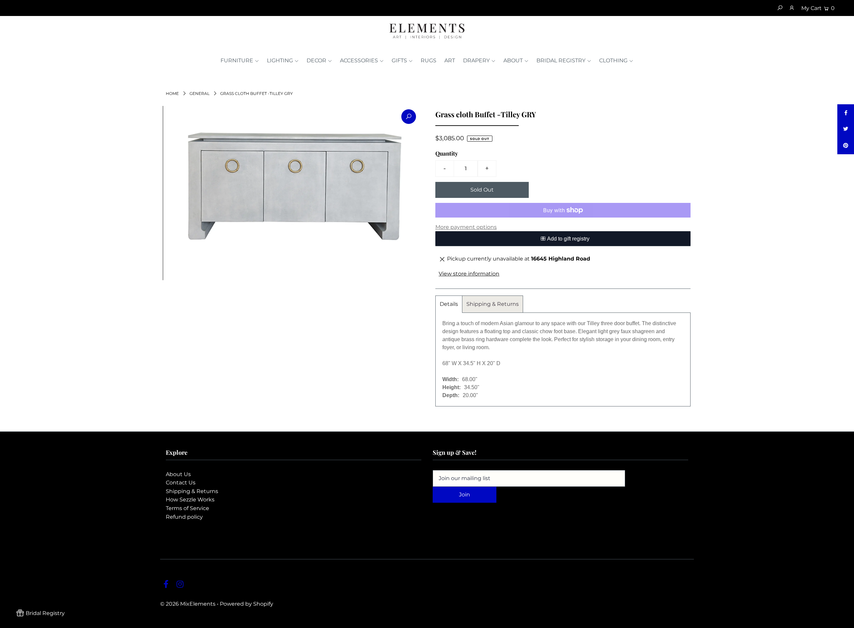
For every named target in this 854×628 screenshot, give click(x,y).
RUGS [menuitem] (428, 60)
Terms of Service (187, 508)
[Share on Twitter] (845, 129)
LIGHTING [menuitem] (280, 60)
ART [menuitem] (449, 60)
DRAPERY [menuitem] (476, 60)
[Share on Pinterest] (845, 146)
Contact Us (180, 482)
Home (172, 93)
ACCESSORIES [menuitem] (359, 60)
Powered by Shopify (246, 604)
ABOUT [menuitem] (513, 60)
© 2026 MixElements (188, 604)
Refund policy (184, 517)
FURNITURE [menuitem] (237, 60)
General (199, 93)
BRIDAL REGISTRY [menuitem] (560, 60)
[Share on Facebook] (845, 112)
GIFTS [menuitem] (399, 60)
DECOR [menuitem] (316, 60)
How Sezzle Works (190, 499)
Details (449, 304)
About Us (178, 474)
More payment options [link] (466, 227)
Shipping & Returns (492, 304)
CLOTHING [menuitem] (613, 60)
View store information (469, 274)
